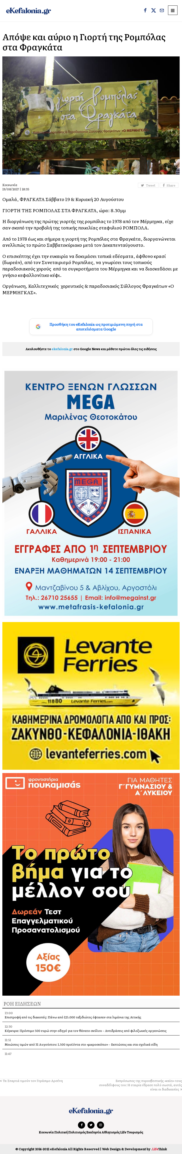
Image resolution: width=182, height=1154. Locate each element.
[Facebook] (145, 11)
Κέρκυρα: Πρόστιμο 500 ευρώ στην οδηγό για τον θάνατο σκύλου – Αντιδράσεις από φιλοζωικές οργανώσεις (86, 1030)
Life (123, 1132)
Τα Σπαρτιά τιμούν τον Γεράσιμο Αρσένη (33, 1080)
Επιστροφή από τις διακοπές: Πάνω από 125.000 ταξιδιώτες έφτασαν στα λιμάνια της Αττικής (73, 1017)
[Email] (161, 11)
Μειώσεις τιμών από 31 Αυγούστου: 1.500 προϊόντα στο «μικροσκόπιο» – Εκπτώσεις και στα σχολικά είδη (81, 1044)
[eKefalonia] (29, 11)
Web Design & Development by (134, 1149)
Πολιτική (61, 1132)
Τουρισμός (135, 1132)
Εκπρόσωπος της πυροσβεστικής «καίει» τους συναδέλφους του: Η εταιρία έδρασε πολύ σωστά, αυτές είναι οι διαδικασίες (140, 1084)
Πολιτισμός (77, 1132)
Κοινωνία (46, 1132)
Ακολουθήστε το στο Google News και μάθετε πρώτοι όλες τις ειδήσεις (91, 349)
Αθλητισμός (111, 1132)
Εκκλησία (93, 1132)
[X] (153, 11)
